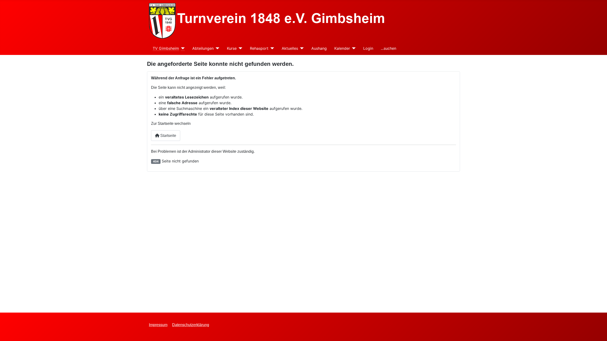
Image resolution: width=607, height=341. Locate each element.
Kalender (342, 48)
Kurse (232, 48)
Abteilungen (203, 48)
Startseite (167, 136)
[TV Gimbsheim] (182, 48)
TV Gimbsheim (166, 48)
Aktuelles (290, 48)
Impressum (158, 325)
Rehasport (259, 48)
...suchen (388, 48)
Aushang (319, 48)
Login (368, 48)
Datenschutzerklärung (190, 325)
